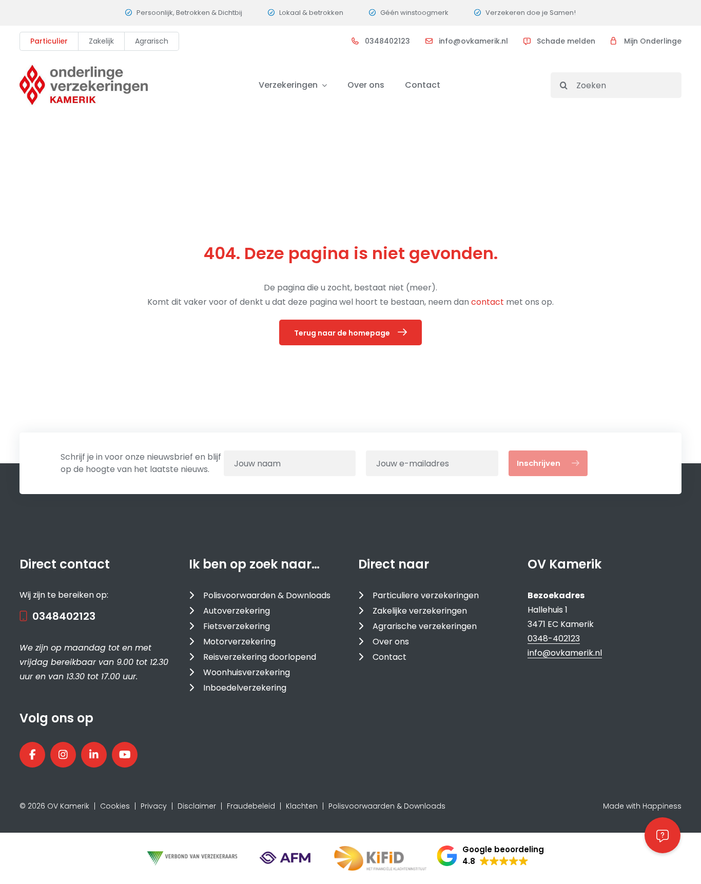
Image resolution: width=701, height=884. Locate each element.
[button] (490, 855)
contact (488, 302)
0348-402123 (554, 638)
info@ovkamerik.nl (473, 41)
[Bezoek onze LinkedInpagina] (94, 755)
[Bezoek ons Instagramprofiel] (63, 755)
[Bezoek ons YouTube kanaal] (125, 755)
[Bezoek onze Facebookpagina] (32, 755)
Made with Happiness (642, 806)
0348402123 (387, 41)
